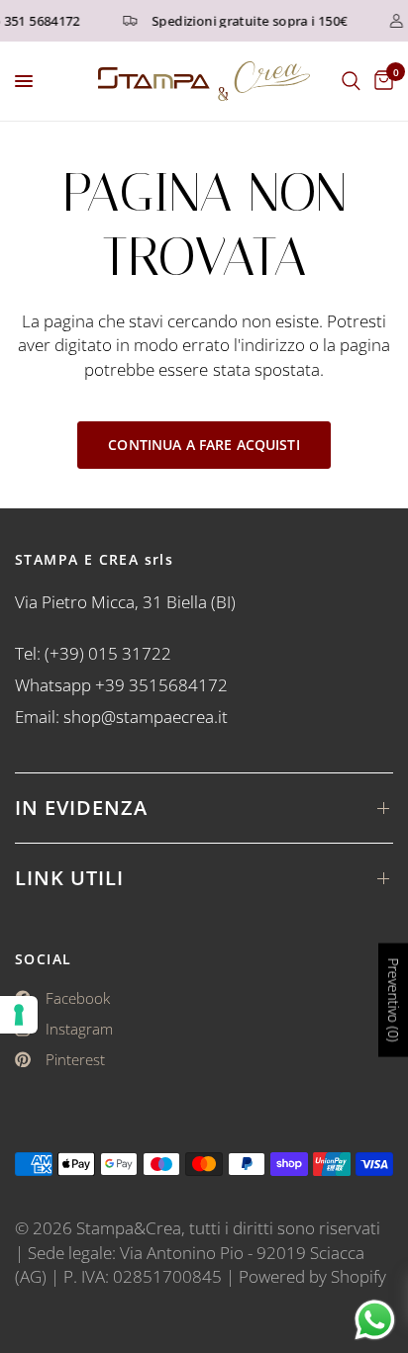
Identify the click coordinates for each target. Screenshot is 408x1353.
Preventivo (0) (393, 999)
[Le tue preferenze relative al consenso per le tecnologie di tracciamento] (19, 1015)
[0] (380, 81)
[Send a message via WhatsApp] (375, 1320)
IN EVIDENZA (81, 807)
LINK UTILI (69, 877)
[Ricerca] (351, 81)
